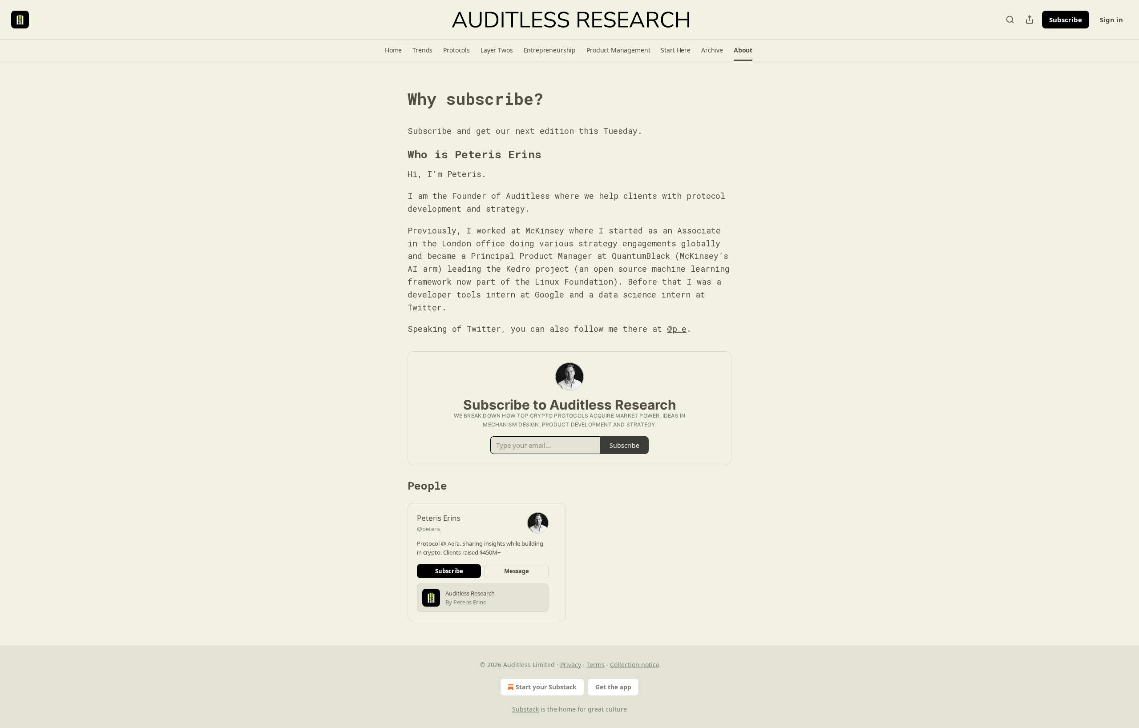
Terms (595, 664)
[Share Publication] (1029, 19)
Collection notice (634, 664)
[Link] (395, 99)
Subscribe (1065, 19)
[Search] (1010, 19)
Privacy (570, 664)
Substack (525, 709)
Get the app (613, 687)
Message (516, 571)
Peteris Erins (438, 518)
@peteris (428, 529)
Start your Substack (546, 687)
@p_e (677, 328)
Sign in (1111, 19)
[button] (393, 50)
